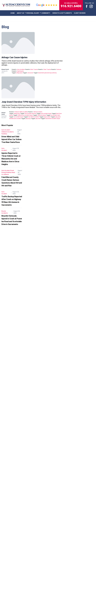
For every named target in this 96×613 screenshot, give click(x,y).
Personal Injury (32, 13)
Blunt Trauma (34, 69)
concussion (30, 72)
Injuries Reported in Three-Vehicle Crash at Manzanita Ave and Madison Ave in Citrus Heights (11, 158)
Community (45, 13)
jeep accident (47, 117)
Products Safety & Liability (21, 111)
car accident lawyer (18, 117)
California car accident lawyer (25, 115)
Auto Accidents (21, 69)
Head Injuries (20, 71)
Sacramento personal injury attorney (47, 72)
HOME (12, 13)
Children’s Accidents (8, 132)
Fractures (58, 69)
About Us (20, 13)
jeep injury (28, 118)
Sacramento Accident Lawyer (52, 118)
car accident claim (55, 115)
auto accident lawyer (46, 113)
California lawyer (42, 115)
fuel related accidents (33, 117)
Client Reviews (80, 13)
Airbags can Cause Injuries (14, 57)
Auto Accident (6, 130)
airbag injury (19, 72)
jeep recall (38, 118)
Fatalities (4, 134)
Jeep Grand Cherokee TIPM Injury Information (24, 102)
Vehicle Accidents (37, 111)
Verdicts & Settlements (62, 13)
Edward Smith (5, 69)
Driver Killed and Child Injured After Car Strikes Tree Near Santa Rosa (12, 139)
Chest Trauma (47, 69)
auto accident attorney (30, 113)
